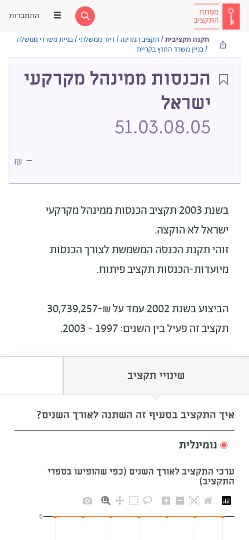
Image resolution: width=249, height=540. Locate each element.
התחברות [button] (24, 15)
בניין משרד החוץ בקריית (170, 49)
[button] (124, 445)
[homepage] (216, 16)
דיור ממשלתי (97, 40)
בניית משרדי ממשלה (45, 40)
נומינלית (198, 445)
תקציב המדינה (139, 40)
